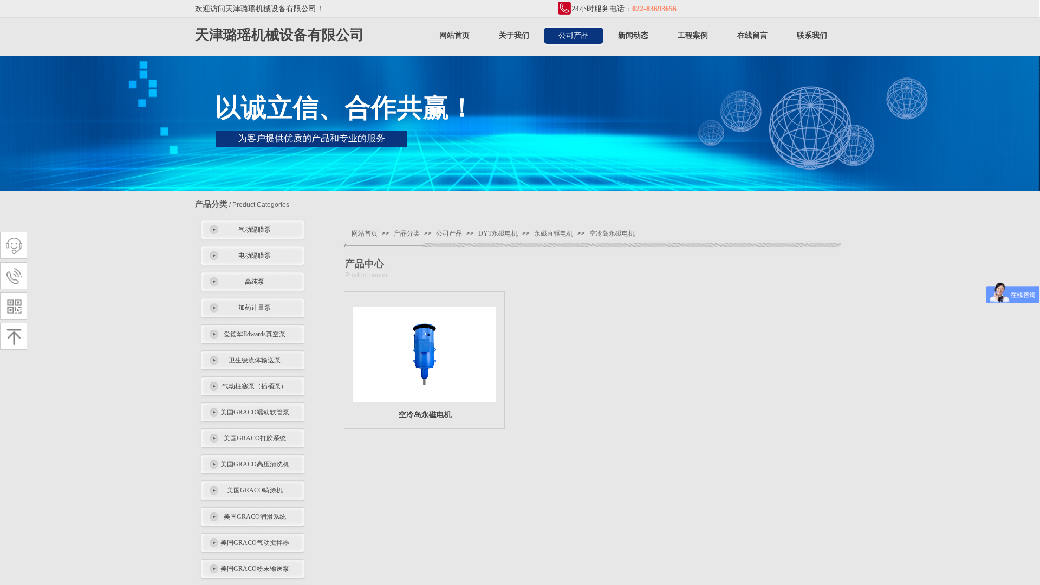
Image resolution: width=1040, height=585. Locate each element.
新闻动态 (633, 35)
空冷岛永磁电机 (612, 233)
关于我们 (514, 35)
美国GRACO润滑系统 (255, 517)
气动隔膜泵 (254, 229)
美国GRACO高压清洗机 (254, 464)
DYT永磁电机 (498, 233)
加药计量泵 (254, 307)
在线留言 (752, 35)
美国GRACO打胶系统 (255, 438)
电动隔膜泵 (254, 255)
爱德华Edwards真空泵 (254, 334)
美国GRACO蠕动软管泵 (254, 412)
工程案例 (693, 35)
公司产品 (573, 35)
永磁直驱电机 (553, 233)
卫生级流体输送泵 (255, 360)
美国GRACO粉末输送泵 (254, 569)
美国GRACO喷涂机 (255, 490)
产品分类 (407, 233)
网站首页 (454, 35)
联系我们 (812, 35)
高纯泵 (254, 281)
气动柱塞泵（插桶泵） (254, 386)
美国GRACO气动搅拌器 (254, 543)
